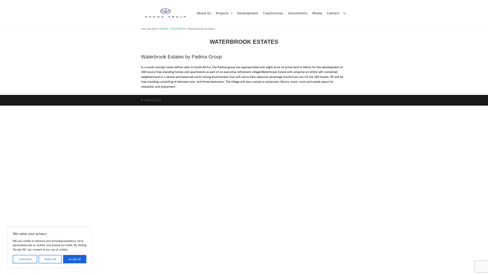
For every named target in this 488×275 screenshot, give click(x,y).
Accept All (75, 259)
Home (164, 29)
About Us (204, 13)
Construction (273, 13)
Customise (25, 259)
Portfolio (178, 29)
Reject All (50, 259)
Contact (333, 13)
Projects (222, 13)
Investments (297, 13)
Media (317, 13)
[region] (50, 247)
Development (247, 13)
